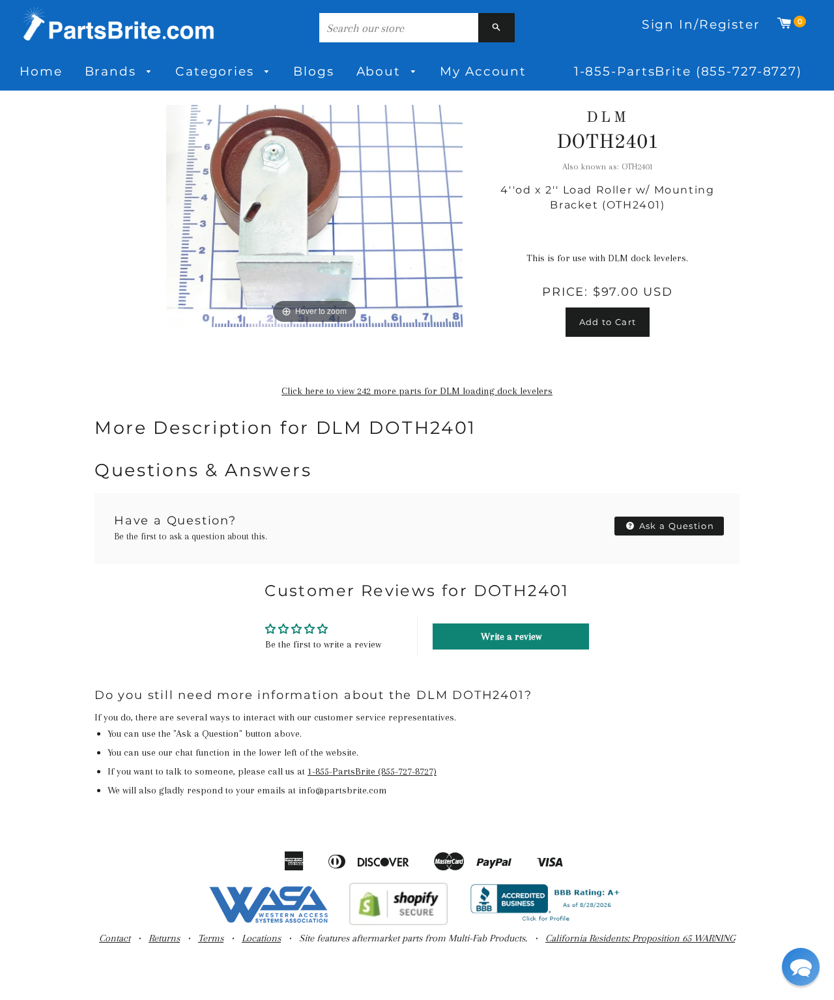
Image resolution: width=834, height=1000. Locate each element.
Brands (113, 71)
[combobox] (398, 27)
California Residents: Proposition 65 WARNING (640, 938)
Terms (210, 938)
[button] (801, 967)
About (380, 71)
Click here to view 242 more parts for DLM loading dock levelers (417, 391)
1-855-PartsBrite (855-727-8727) (688, 71)
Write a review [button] (511, 636)
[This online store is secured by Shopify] (398, 922)
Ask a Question (676, 526)
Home (41, 71)
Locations (261, 938)
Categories (217, 71)
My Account (483, 71)
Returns (164, 938)
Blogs (313, 71)
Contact (114, 938)
